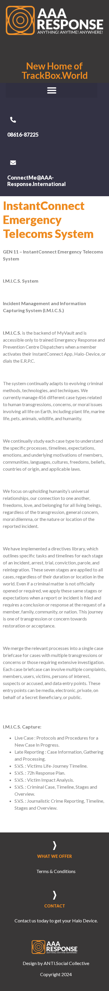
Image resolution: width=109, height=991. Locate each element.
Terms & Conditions (56, 871)
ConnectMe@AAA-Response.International (36, 180)
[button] (51, 90)
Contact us (25, 920)
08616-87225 (22, 134)
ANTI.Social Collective (66, 963)
